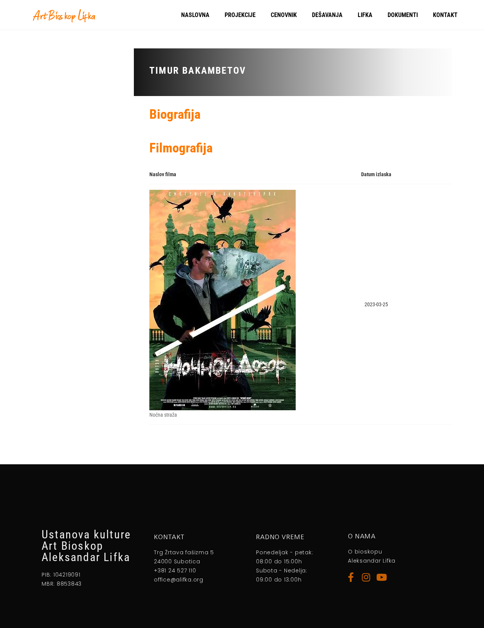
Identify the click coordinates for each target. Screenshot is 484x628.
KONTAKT (445, 15)
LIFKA (365, 15)
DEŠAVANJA (327, 15)
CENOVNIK (284, 15)
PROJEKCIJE (240, 15)
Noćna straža (163, 415)
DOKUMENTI (403, 15)
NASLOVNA (195, 15)
